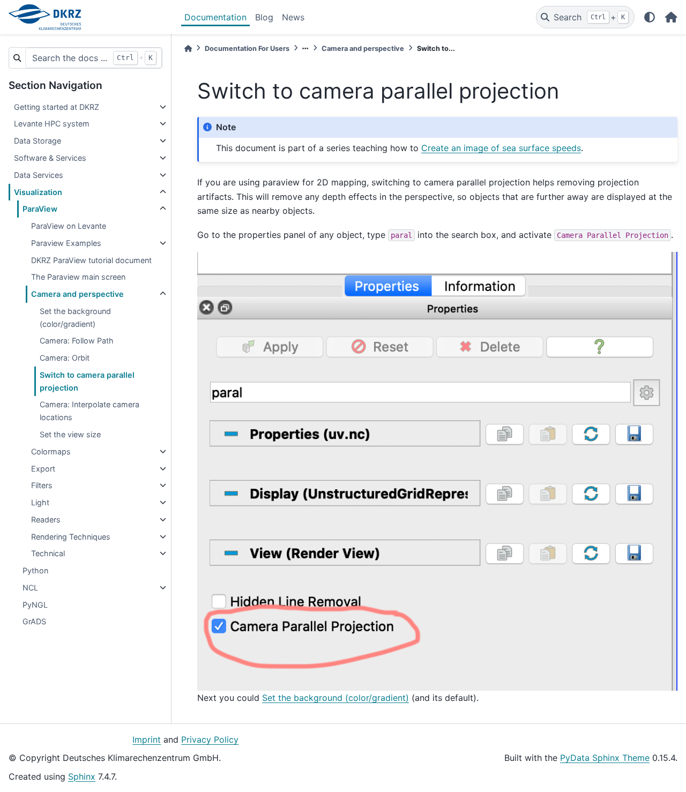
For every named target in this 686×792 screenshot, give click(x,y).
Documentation (215, 17)
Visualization (38, 192)
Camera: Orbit (65, 357)
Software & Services (50, 157)
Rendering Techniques (70, 536)
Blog (264, 17)
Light (40, 502)
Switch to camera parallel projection (87, 381)
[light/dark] (649, 17)
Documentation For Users (247, 48)
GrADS (34, 621)
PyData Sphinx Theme (605, 757)
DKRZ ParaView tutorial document (91, 260)
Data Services (38, 175)
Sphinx (81, 776)
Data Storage (37, 140)
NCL (30, 587)
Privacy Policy (209, 739)
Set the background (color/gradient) (75, 317)
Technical (48, 553)
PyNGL (35, 604)
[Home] (188, 48)
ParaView (40, 208)
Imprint (146, 739)
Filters (42, 485)
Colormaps (51, 451)
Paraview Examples (66, 243)
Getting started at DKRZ (56, 106)
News (293, 17)
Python (35, 570)
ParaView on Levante (68, 225)
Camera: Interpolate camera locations (89, 411)
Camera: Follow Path (77, 340)
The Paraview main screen (78, 276)
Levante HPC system (52, 123)
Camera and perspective (77, 293)
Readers (46, 519)
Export (43, 468)
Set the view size (70, 434)
